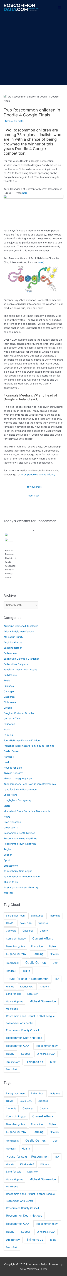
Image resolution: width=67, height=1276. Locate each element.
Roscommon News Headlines (20, 838)
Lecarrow (32, 993)
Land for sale (13, 993)
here (25, 192)
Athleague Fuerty (13, 637)
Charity (44, 930)
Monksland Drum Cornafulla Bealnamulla (27, 811)
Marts (7, 805)
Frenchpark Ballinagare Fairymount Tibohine (29, 745)
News (8, 121)
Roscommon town (47, 1045)
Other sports (11, 827)
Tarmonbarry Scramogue (18, 871)
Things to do (11, 882)
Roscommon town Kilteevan (20, 843)
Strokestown (11, 865)
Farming (8, 735)
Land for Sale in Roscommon (20, 789)
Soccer (8, 854)
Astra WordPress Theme (34, 1269)
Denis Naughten (15, 946)
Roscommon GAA (17, 1045)
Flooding (54, 954)
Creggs (8, 707)
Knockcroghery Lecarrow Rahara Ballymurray (30, 784)
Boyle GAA (26, 923)
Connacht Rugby (16, 938)
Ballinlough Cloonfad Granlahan (21, 658)
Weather (8, 892)
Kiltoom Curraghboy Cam (18, 778)
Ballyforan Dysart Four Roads (20, 669)
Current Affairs (12, 718)
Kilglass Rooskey (13, 773)
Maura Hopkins (14, 1001)
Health (7, 762)
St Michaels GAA (46, 1053)
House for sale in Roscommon (27, 979)
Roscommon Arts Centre (19, 1023)
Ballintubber (37, 915)
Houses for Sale (13, 767)
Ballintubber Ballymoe (16, 664)
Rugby (7, 849)
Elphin (7, 729)
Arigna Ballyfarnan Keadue (19, 631)
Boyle (7, 680)
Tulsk (53, 1062)
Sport (7, 860)
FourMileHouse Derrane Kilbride (22, 740)
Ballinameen (11, 653)
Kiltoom (44, 986)
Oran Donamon (12, 822)
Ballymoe (55, 915)
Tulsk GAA (12, 1069)
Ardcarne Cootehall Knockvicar (21, 626)
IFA (57, 978)
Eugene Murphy (16, 954)
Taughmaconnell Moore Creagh (22, 876)
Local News (10, 794)
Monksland (12, 1008)
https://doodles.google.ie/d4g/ (38, 474)
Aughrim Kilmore (13, 642)
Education (9, 724)
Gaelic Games (11, 751)
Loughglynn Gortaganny (17, 800)
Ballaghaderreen (13, 647)
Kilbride (10, 986)
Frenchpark (12, 962)
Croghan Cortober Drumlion (19, 713)
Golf (55, 962)
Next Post (33, 495)
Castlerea (9, 696)
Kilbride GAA (27, 986)
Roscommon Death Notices (19, 833)
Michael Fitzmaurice (42, 1001)
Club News (10, 702)
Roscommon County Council (22, 1030)
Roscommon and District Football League (30, 1016)
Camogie (9, 691)
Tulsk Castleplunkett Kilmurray (21, 887)
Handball (9, 756)
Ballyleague (10, 675)
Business (9, 686)
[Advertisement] (33, 50)
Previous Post (33, 486)
